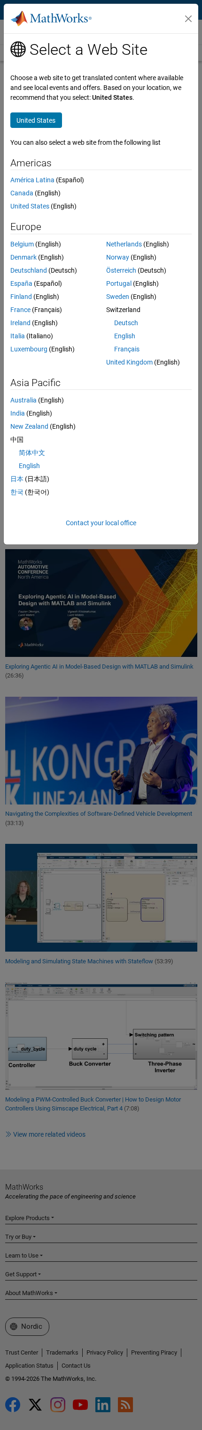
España (21, 283)
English (124, 336)
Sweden (117, 296)
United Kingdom (129, 362)
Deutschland (28, 270)
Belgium (22, 244)
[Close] (188, 18)
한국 (16, 492)
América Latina (32, 180)
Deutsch (126, 323)
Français (127, 349)
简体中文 (32, 452)
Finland (21, 296)
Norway (117, 257)
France (20, 309)
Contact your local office (101, 523)
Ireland (20, 323)
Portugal (119, 283)
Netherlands (124, 244)
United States (29, 206)
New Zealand (29, 426)
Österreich (121, 270)
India (17, 413)
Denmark (23, 257)
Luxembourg (28, 349)
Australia (23, 400)
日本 (16, 479)
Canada (21, 193)
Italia (17, 336)
